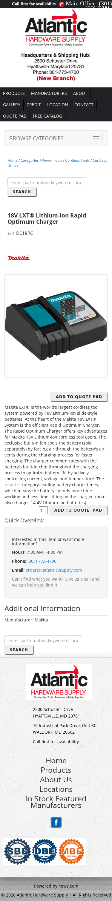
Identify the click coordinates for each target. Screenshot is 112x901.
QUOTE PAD (15, 116)
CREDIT (34, 104)
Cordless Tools (77, 160)
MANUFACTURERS (49, 93)
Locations (56, 789)
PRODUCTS (14, 93)
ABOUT (80, 93)
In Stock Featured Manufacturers (56, 801)
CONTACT (83, 104)
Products (56, 770)
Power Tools (52, 160)
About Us (56, 779)
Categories (30, 160)
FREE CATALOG (47, 116)
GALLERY (11, 104)
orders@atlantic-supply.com (54, 570)
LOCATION (57, 104)
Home (12, 160)
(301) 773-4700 (99, 5)
